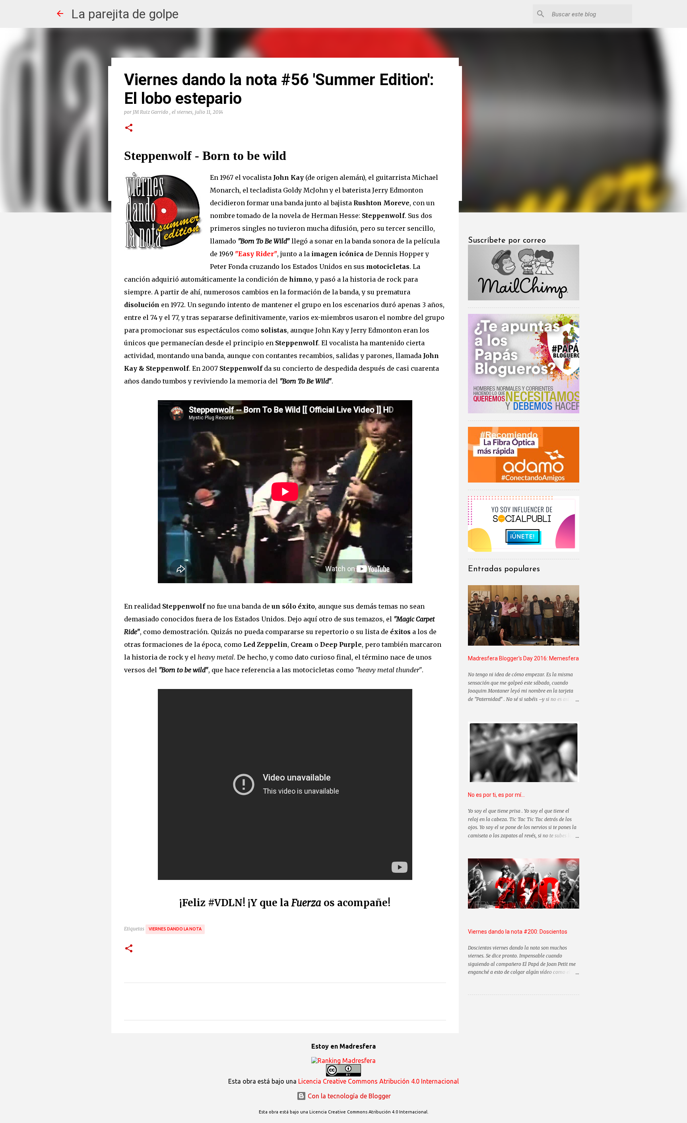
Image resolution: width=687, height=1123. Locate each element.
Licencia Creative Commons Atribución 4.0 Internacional (378, 1081)
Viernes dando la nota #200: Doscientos (517, 931)
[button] (129, 128)
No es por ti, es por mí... (496, 795)
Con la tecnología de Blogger (348, 1096)
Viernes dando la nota (175, 928)
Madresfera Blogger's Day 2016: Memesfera (523, 658)
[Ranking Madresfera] (343, 1060)
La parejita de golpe (125, 13)
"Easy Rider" (256, 254)
